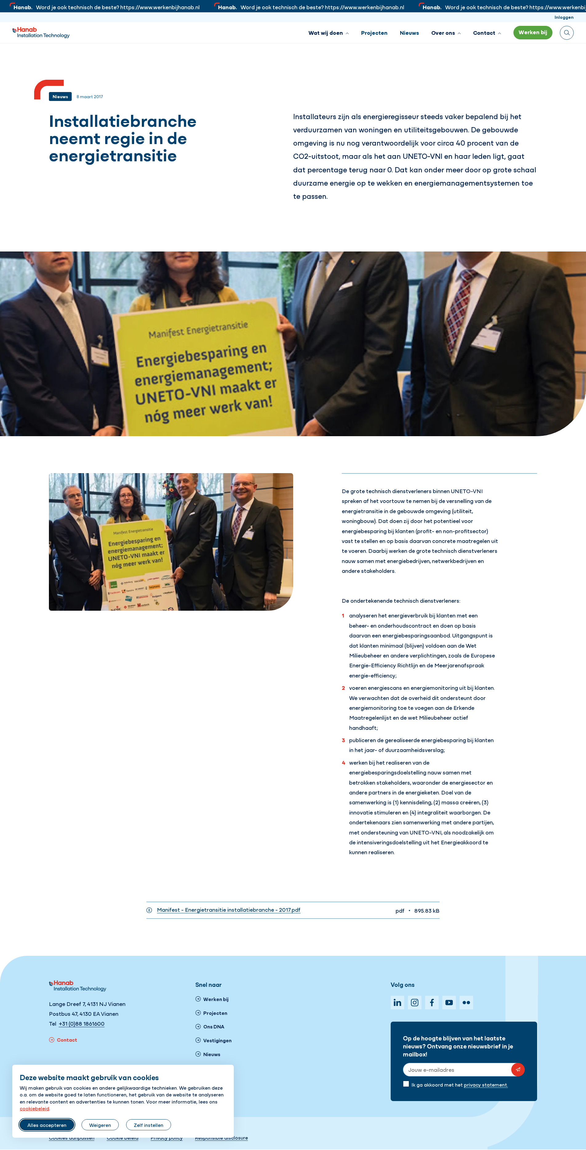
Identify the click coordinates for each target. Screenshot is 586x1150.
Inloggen (564, 17)
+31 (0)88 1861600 (82, 1023)
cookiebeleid (34, 1108)
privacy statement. (486, 1084)
